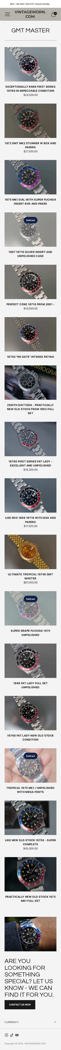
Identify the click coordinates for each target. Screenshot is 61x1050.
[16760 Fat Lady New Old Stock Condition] (30, 713)
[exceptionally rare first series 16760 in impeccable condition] (30, 64)
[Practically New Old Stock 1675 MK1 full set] (30, 874)
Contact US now (20, 1004)
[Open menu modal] (7, 14)
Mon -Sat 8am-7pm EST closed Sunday (30, 4)
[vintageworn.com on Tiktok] (12, 1035)
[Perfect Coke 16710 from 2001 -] (30, 282)
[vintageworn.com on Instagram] (6, 1035)
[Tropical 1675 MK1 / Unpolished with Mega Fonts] (30, 765)
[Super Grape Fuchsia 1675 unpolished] (30, 608)
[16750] (30, 334)
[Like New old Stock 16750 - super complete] (30, 818)
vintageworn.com (35, 1043)
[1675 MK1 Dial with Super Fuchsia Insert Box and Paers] (30, 177)
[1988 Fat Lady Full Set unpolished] (30, 661)
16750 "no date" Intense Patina (30, 356)
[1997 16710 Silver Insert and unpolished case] (30, 229)
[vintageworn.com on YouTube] (17, 1035)
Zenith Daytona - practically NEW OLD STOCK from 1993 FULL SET (30, 409)
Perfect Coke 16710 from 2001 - (30, 304)
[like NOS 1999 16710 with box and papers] (30, 495)
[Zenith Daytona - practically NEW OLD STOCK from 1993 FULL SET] (30, 382)
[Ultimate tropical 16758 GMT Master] (30, 552)
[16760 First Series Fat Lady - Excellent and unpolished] (30, 439)
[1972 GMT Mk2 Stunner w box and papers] (30, 121)
